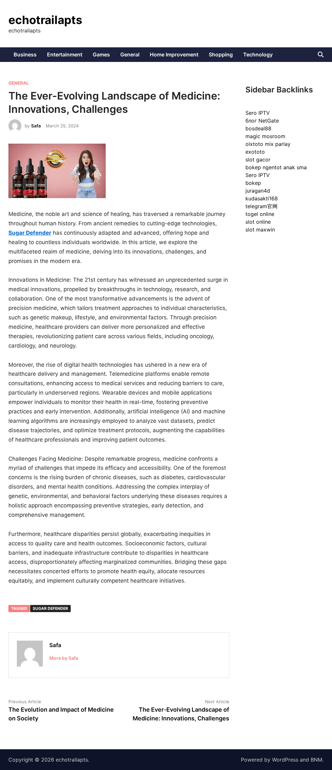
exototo (255, 151)
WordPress (285, 759)
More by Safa (63, 658)
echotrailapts (45, 20)
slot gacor (257, 159)
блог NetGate (262, 120)
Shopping (221, 54)
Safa (36, 125)
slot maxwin (260, 229)
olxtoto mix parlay (267, 144)
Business (25, 54)
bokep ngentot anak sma (276, 167)
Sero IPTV (257, 113)
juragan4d (257, 190)
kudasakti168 (261, 198)
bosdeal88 (258, 128)
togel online (259, 214)
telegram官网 (261, 206)
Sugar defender (50, 608)
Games (101, 54)
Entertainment (64, 54)
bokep (253, 183)
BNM (316, 759)
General (129, 54)
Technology (258, 54)
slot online (258, 222)
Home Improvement (174, 54)
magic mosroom (265, 136)
